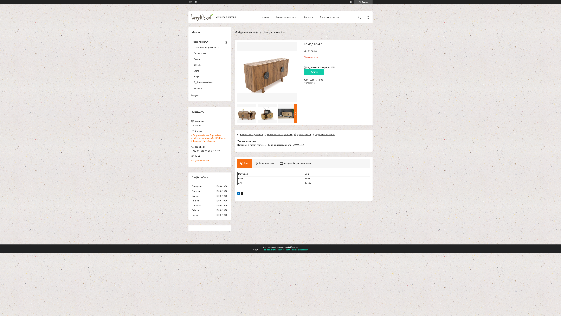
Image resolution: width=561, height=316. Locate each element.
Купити (314, 72)
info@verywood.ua (200, 160)
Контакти (308, 17)
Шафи (196, 76)
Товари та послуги (285, 17)
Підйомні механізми (203, 82)
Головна (265, 17)
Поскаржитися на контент (273, 250)
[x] (242, 194)
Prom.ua (294, 247)
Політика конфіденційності (297, 250)
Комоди (268, 32)
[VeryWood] (202, 17)
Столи (196, 71)
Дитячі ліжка (200, 53)
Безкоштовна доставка (251, 134)
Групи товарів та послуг (250, 32)
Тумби (197, 59)
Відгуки (195, 95)
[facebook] (238, 194)
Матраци (198, 88)
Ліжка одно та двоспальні (206, 48)
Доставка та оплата (329, 17)
